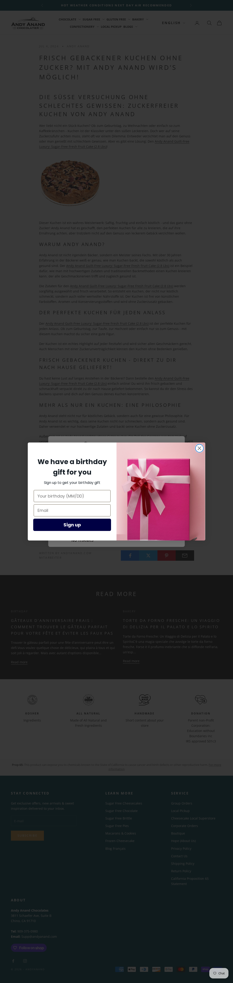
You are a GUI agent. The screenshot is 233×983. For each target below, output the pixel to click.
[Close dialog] (199, 448)
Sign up (72, 525)
